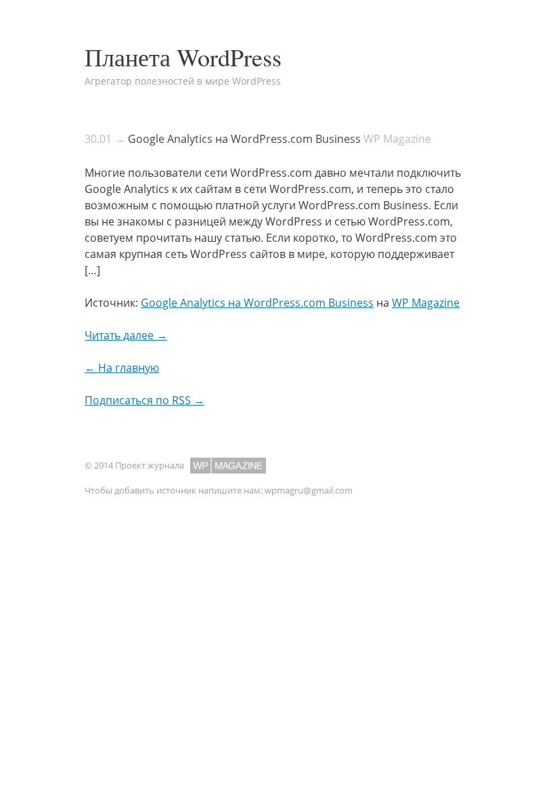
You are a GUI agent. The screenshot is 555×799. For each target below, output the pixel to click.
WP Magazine (426, 302)
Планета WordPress (183, 57)
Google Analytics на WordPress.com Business (244, 138)
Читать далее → (126, 335)
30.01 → (105, 138)
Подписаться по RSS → (144, 400)
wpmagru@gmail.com (309, 490)
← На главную (122, 367)
